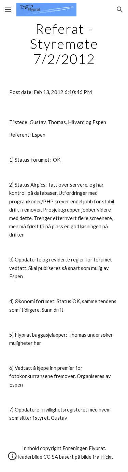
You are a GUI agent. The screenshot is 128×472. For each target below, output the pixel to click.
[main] (64, 43)
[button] (8, 9)
